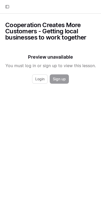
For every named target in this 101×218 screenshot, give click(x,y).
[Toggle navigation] (7, 6)
